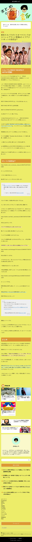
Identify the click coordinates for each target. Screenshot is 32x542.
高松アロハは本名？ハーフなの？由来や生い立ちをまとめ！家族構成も (16, 487)
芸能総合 (3, 517)
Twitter (3, 505)
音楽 (2, 32)
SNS (2, 501)
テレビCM (4, 514)
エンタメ (3, 509)
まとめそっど (16, 1)
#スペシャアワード (8, 185)
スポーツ (3, 512)
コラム (3, 511)
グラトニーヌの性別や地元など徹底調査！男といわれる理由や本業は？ (16, 482)
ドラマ (3, 515)
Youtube (3, 508)
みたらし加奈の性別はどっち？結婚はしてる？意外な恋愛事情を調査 (16, 470)
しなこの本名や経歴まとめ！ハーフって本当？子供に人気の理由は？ (16, 493)
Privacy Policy (13, 538)
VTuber (3, 507)
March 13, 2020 (20, 192)
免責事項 (20, 538)
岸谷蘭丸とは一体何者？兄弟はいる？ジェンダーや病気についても (16, 476)
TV (2, 504)
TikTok (3, 503)
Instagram (4, 500)
